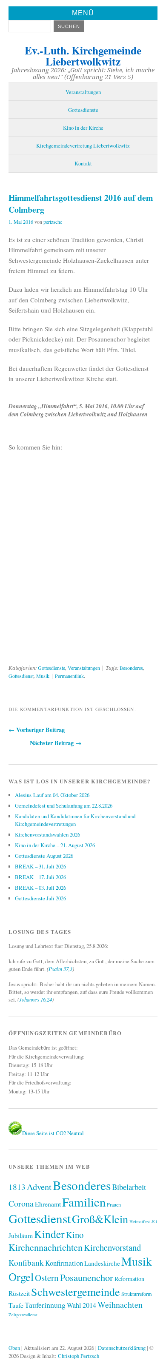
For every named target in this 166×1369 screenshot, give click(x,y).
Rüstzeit (19, 1293)
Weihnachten (120, 1304)
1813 (17, 1186)
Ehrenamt (48, 1203)
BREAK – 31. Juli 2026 (40, 866)
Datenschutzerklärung (122, 1348)
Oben (14, 1348)
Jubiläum (21, 1235)
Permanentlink (69, 675)
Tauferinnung (45, 1305)
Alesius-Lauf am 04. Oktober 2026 (52, 795)
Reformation (129, 1279)
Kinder (49, 1234)
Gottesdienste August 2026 (44, 856)
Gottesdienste (83, 110)
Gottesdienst (21, 675)
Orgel (21, 1276)
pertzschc (52, 221)
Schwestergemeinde (75, 1291)
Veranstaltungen (83, 92)
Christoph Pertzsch (78, 1356)
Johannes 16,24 (35, 999)
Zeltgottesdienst (23, 1315)
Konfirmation (64, 1263)
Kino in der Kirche (83, 127)
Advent (39, 1187)
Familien (84, 1201)
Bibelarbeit (129, 1186)
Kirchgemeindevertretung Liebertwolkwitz (83, 145)
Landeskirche (102, 1263)
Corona (21, 1203)
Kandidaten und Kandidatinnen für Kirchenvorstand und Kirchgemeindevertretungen (75, 820)
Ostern (47, 1278)
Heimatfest (139, 1221)
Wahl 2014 (81, 1305)
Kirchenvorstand (112, 1247)
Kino (74, 1235)
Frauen (114, 1204)
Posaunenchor (86, 1277)
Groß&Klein (100, 1218)
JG (154, 1221)
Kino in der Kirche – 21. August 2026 (55, 845)
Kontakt (83, 163)
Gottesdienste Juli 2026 (40, 898)
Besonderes (131, 667)
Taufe (16, 1305)
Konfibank (26, 1262)
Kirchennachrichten (46, 1247)
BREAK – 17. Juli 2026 (40, 877)
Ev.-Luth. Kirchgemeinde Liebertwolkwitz (83, 55)
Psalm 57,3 (60, 968)
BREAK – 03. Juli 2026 (40, 887)
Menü (83, 13)
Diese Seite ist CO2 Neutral (53, 1133)
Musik (42, 675)
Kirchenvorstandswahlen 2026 (47, 834)
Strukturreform (136, 1293)
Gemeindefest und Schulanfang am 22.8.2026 (63, 805)
